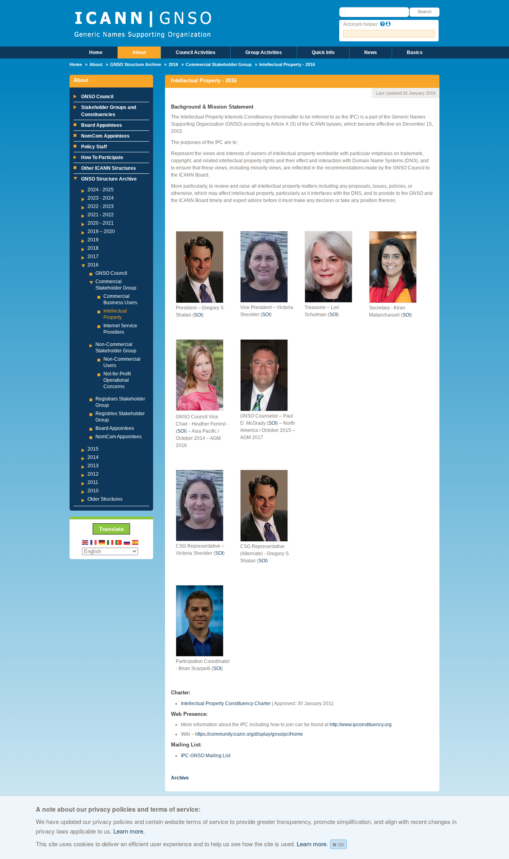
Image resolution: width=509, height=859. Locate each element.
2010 (93, 491)
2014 (93, 457)
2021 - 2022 (100, 215)
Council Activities (196, 52)
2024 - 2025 (100, 189)
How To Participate (102, 157)
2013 (93, 465)
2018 (93, 248)
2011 (92, 482)
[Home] (143, 24)
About (139, 52)
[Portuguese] (118, 542)
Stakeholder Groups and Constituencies (108, 111)
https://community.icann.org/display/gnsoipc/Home (249, 734)
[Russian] (127, 542)
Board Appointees (101, 125)
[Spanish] (135, 542)
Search (424, 11)
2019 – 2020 (101, 231)
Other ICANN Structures (108, 168)
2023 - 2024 (100, 198)
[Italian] (110, 542)
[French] (93, 542)
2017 (93, 256)
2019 (93, 240)
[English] (85, 542)
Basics (415, 52)
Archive (180, 778)
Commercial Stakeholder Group (219, 64)
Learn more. (129, 831)
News (370, 52)
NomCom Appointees (105, 136)
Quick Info (323, 52)
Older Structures (104, 499)
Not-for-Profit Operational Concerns (117, 380)
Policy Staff (94, 147)
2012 (93, 474)
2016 (173, 64)
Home (96, 52)
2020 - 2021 (100, 223)
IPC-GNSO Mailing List (205, 755)
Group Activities (263, 52)
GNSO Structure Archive (135, 64)
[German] (102, 542)
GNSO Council (97, 96)
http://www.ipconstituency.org (361, 724)
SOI (198, 315)
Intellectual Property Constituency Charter (226, 703)
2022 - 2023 (100, 206)
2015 (93, 449)
